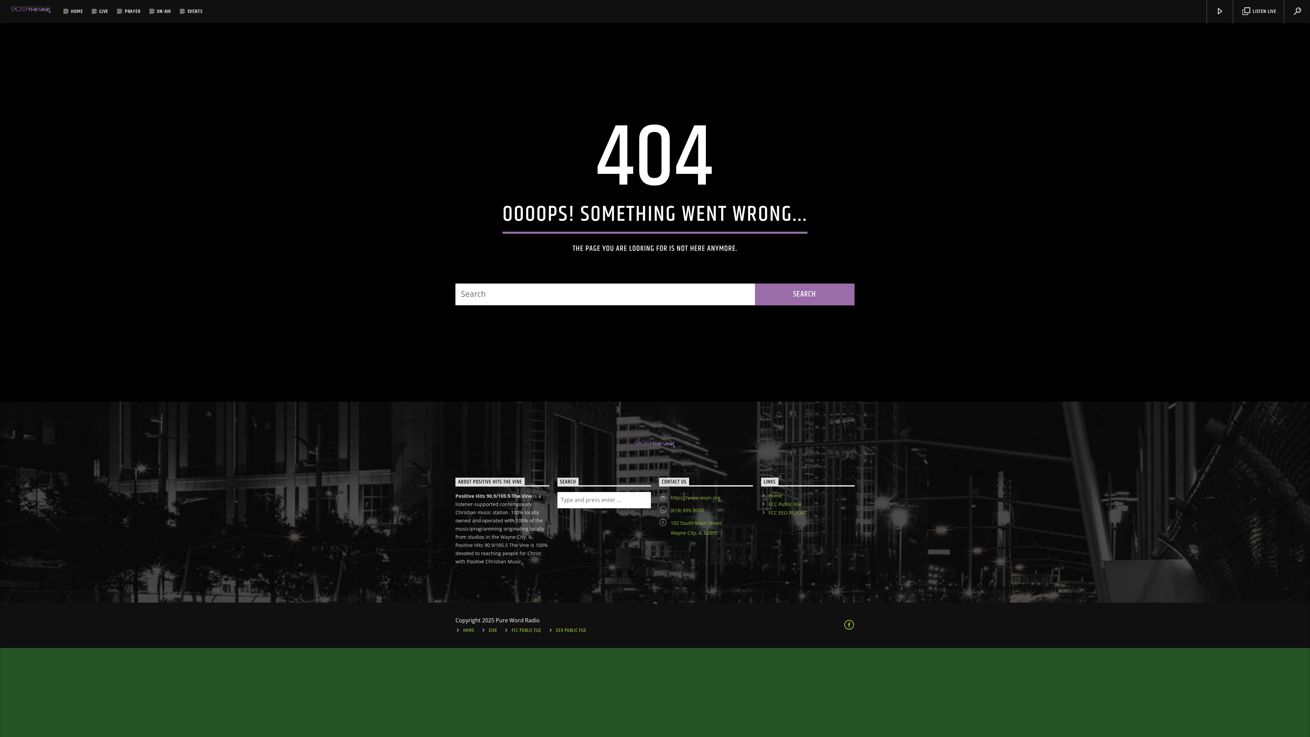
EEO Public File (571, 630)
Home (77, 11)
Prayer (133, 11)
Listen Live (1263, 11)
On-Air (164, 11)
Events (195, 11)
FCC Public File (785, 504)
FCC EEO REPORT (788, 512)
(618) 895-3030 (687, 510)
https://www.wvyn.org (695, 497)
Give (103, 11)
